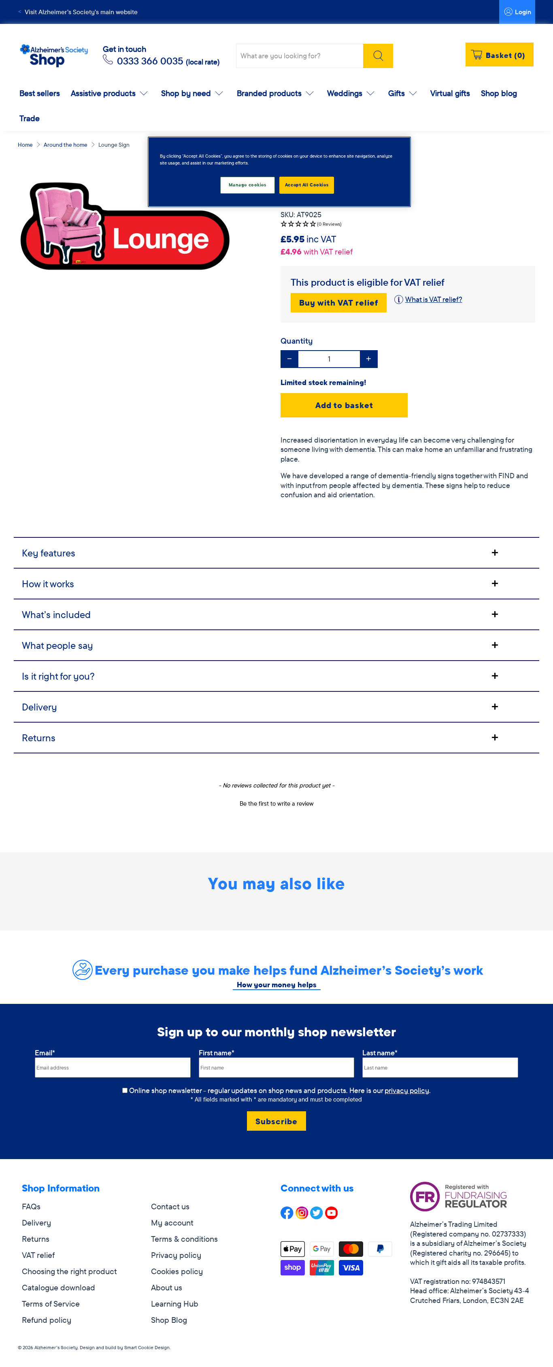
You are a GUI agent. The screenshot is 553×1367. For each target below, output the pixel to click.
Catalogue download (58, 1287)
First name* (216, 1052)
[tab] (276, 552)
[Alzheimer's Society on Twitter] (316, 1216)
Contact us (170, 1206)
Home (25, 145)
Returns (35, 1239)
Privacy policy (176, 1255)
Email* (45, 1052)
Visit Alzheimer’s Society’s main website (81, 12)
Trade (29, 118)
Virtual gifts (450, 93)
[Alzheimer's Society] (53, 56)
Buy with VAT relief (338, 302)
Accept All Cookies (306, 185)
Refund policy (46, 1320)
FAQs (31, 1206)
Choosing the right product (69, 1271)
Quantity (297, 341)
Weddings (344, 93)
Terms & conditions (184, 1239)
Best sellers (39, 93)
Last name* (380, 1052)
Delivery (36, 1222)
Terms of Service (51, 1304)
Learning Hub (174, 1304)
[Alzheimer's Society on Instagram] (302, 1216)
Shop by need (186, 93)
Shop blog (499, 93)
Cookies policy (177, 1271)
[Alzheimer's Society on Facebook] (287, 1216)
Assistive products (103, 93)
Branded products (269, 93)
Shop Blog (169, 1320)
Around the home (65, 145)
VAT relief (38, 1255)
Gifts (396, 93)
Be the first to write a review (277, 803)
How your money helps (277, 984)
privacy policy (407, 1090)
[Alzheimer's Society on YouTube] (331, 1216)
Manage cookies (247, 185)
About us (166, 1287)
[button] (408, 224)
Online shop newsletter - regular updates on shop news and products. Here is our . (280, 1090)
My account (172, 1222)
